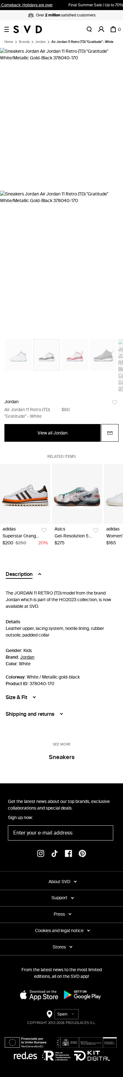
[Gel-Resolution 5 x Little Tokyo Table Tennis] (77, 494)
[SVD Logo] (27, 29)
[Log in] (101, 29)
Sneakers (61, 757)
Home (8, 42)
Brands (24, 42)
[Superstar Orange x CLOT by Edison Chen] (25, 494)
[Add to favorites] (115, 402)
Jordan (40, 42)
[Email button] (110, 433)
